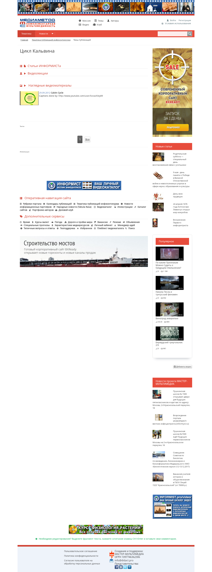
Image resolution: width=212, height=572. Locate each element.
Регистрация (185, 20)
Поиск (131, 228)
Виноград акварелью (169, 317)
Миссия (86, 20)
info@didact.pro (124, 560)
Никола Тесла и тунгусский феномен (169, 291)
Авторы (114, 20)
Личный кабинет (103, 225)
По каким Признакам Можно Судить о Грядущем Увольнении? (169, 263)
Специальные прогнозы (37, 225)
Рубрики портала (32, 203)
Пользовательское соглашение (80, 551)
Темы (100, 20)
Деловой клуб (66, 209)
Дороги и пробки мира (80, 222)
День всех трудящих (178, 195)
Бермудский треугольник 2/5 (169, 342)
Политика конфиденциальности (81, 555)
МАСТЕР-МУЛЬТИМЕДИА (129, 554)
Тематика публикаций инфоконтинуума (98, 203)
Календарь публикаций (59, 203)
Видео (86, 24)
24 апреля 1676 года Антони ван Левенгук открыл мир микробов (181, 208)
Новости (43, 33)
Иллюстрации (125, 206)
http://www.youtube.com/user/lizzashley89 (81, 95)
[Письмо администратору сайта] (111, 560)
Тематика (26, 33)
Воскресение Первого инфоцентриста (180, 223)
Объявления (133, 222)
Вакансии (102, 222)
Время (26, 222)
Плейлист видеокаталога (110, 228)
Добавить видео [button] (183, 366)
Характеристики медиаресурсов (72, 225)
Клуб (99, 24)
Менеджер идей (126, 225)
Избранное (86, 228)
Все (87, 139)
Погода (58, 222)
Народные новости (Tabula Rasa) (74, 206)
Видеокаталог (104, 206)
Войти (173, 20)
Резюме (117, 222)
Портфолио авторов (43, 209)
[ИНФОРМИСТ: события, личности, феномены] (84, 185)
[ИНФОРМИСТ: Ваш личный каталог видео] (172, 506)
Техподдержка (67, 228)
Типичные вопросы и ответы (39, 228)
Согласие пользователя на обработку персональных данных (82, 562)
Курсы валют (42, 222)
